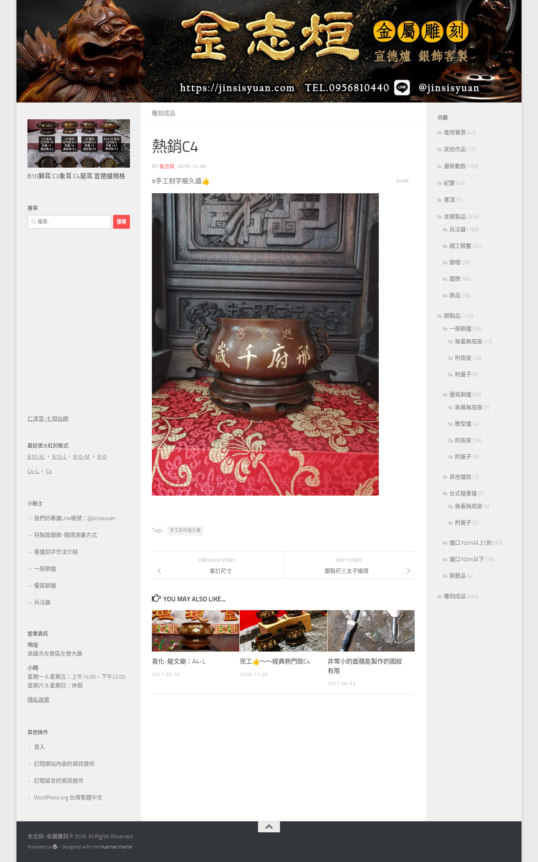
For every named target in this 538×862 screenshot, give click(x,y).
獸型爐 (463, 424)
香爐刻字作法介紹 (56, 552)
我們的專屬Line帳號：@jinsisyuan (74, 518)
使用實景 (455, 132)
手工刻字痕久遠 (185, 530)
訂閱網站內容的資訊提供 (64, 764)
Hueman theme (116, 847)
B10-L (59, 457)
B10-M (81, 457)
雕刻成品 (163, 113)
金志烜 (167, 166)
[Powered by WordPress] (55, 846)
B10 (102, 457)
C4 (49, 471)
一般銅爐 (45, 569)
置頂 (449, 200)
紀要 (449, 183)
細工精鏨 (460, 246)
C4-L (33, 471)
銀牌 (454, 279)
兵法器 (42, 602)
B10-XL (36, 457)
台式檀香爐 (463, 493)
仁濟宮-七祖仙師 (47, 418)
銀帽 (454, 262)
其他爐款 (460, 477)
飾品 (454, 295)
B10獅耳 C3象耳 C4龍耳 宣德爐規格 (76, 176)
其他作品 (455, 149)
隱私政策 (38, 700)
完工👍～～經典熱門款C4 (275, 661)
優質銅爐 (45, 585)
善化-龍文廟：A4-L (178, 661)
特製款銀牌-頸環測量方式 (65, 535)
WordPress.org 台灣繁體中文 (68, 797)
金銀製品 (455, 216)
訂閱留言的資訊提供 (58, 780)
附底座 (463, 358)
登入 (39, 747)
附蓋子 (463, 374)
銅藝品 (457, 575)
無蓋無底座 (468, 341)
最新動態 (455, 166)
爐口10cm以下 (466, 559)
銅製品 (452, 316)
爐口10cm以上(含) (471, 543)
